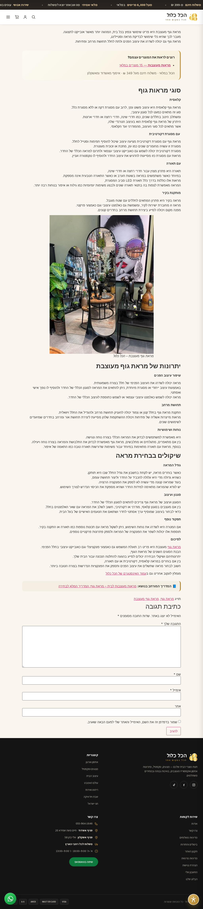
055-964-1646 (84, 823)
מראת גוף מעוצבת (146, 599)
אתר (178, 706)
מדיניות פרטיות (189, 858)
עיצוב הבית (92, 776)
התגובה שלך (171, 623)
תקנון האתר (191, 851)
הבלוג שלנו (191, 879)
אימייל (175, 690)
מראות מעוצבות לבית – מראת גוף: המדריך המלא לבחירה (97, 586)
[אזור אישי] (25, 17)
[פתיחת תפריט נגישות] (193, 899)
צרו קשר (193, 830)
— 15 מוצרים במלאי (145, 65)
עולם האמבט (91, 783)
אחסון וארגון (92, 762)
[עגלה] (17, 17)
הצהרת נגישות (189, 865)
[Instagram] (193, 785)
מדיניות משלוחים (188, 837)
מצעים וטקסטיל (90, 769)
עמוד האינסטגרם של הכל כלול (126, 573)
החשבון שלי (191, 872)
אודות (194, 823)
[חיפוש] (33, 17)
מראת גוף (174, 547)
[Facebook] (184, 785)
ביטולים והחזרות (188, 844)
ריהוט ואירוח (91, 790)
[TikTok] (174, 785)
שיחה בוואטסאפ (84, 862)
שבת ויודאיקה (91, 796)
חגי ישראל (93, 803)
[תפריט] (8, 17)
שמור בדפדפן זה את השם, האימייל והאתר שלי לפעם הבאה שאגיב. (132, 722)
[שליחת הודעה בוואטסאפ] (10, 899)
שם (177, 674)
